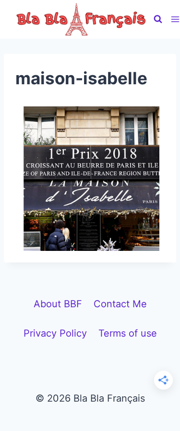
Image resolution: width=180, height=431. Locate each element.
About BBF (58, 304)
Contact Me (120, 304)
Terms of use (127, 333)
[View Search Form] (158, 19)
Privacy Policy (55, 333)
